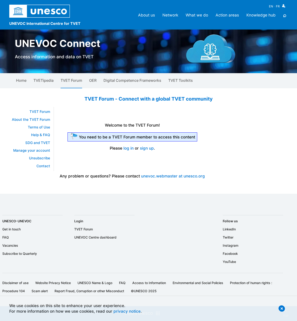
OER (93, 80)
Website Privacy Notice (53, 283)
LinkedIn (229, 229)
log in (128, 148)
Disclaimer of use (15, 283)
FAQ (5, 237)
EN (271, 6)
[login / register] (284, 7)
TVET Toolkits (180, 80)
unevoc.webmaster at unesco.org (173, 176)
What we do (197, 15)
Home (21, 80)
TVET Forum (71, 80)
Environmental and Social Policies (198, 283)
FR (278, 6)
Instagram (230, 245)
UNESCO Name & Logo (94, 283)
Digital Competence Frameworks (132, 80)
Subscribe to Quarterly (19, 253)
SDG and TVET (37, 143)
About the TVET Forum (31, 120)
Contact (43, 166)
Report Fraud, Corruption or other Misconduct (89, 291)
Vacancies (10, 245)
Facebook (230, 253)
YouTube (229, 262)
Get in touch (11, 229)
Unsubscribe (39, 158)
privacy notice (127, 311)
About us (146, 15)
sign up (147, 148)
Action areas (227, 15)
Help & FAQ (40, 135)
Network (170, 15)
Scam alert (40, 291)
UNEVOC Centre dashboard (95, 237)
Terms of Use (39, 127)
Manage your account (31, 150)
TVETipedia (43, 80)
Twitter (228, 237)
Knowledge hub (261, 15)
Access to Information (149, 283)
